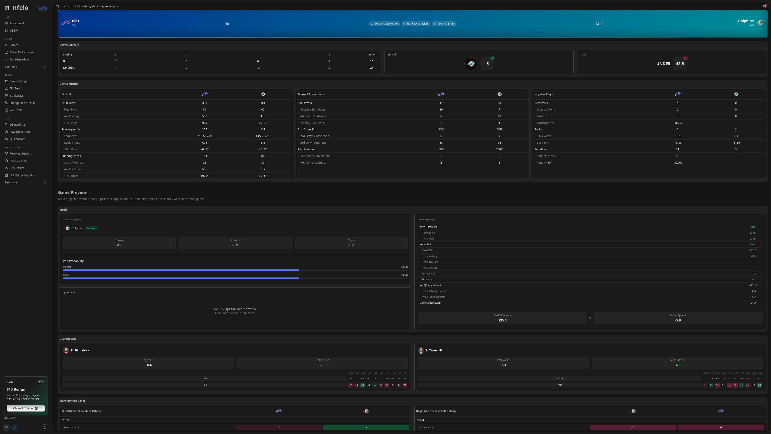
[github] (6, 427)
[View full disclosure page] (16, 418)
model (76, 6)
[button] (45, 427)
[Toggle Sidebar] (51, 217)
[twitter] (14, 427)
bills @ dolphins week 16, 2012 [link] (101, 6)
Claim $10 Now (23, 408)
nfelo (65, 6)
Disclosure (9, 418)
